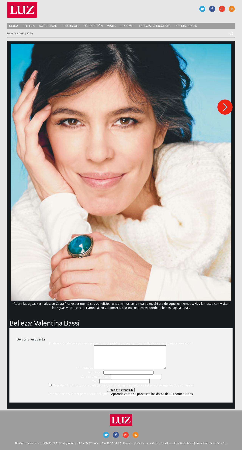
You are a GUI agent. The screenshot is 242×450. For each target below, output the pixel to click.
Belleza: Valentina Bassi (44, 323)
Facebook (212, 9)
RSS (232, 9)
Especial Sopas (185, 25)
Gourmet (127, 25)
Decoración (93, 25)
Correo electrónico (95, 377)
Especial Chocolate (154, 25)
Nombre (95, 372)
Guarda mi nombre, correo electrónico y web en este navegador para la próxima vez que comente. (123, 385)
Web (95, 381)
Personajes (70, 25)
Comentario (84, 368)
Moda (13, 25)
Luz (22, 10)
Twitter (202, 9)
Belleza (28, 25)
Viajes (111, 25)
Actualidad (48, 25)
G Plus (222, 9)
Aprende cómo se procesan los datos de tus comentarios (152, 394)
